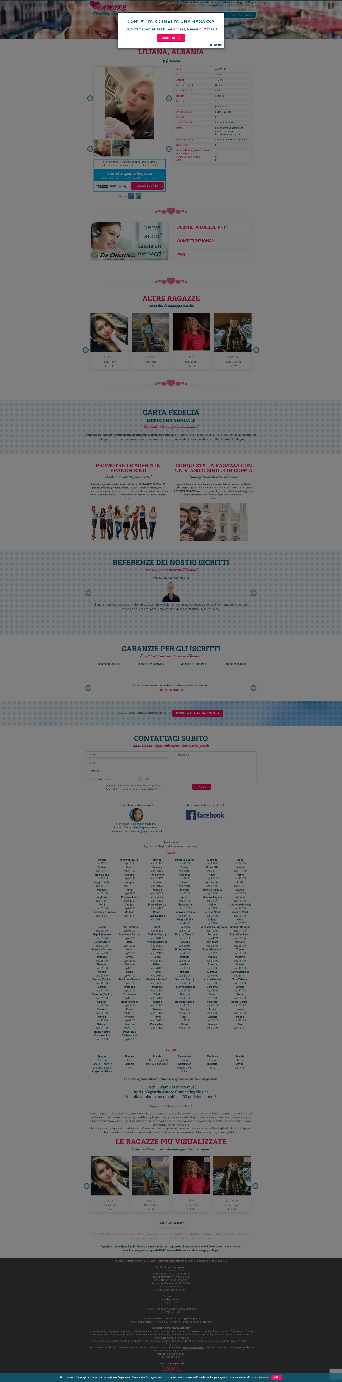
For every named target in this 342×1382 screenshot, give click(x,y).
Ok (276, 1377)
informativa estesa (260, 1377)
